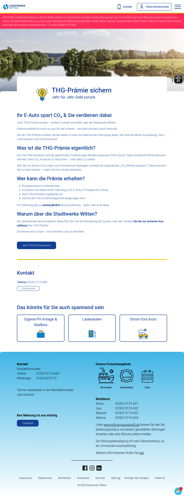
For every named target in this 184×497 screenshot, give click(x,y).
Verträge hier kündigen (136, 478)
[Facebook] (84, 468)
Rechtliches (64, 478)
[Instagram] (92, 468)
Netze (114, 478)
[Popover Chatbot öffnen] (178, 491)
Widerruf (160, 478)
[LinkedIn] (99, 468)
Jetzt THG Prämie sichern (36, 245)
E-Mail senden (28, 288)
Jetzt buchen (25, 394)
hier (141, 453)
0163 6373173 (46, 378)
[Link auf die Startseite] (12, 6)
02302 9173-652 (126, 408)
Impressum (25, 478)
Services (100, 478)
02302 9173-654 (126, 418)
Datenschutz (45, 478)
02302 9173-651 (126, 403)
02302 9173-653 (126, 413)
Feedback (27, 423)
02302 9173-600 (47, 373)
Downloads (83, 478)
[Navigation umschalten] (179, 7)
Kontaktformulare (28, 369)
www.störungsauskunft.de (121, 425)
